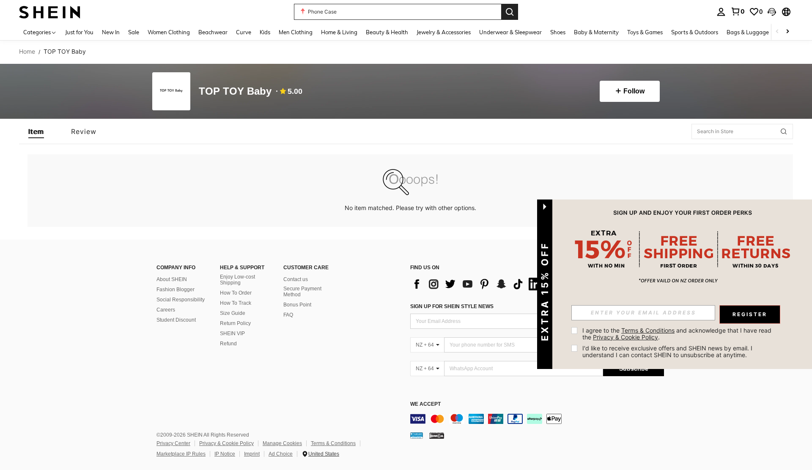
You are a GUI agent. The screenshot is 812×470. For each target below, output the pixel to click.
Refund (228, 344)
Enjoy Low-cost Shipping (237, 280)
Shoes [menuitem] (557, 32)
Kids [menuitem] (265, 32)
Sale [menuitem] (133, 32)
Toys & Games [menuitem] (645, 32)
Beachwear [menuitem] (213, 32)
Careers (165, 310)
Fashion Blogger (175, 289)
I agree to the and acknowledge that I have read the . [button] (677, 334)
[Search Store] (783, 131)
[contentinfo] (537, 419)
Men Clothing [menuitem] (296, 32)
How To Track (235, 303)
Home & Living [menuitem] (339, 32)
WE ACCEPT (425, 404)
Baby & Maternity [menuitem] (596, 32)
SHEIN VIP (232, 333)
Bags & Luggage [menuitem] (748, 32)
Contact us (295, 279)
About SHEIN (171, 279)
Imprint (252, 454)
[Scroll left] (777, 32)
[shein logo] (49, 11)
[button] (772, 12)
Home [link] (27, 51)
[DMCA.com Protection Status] (436, 435)
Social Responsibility (180, 300)
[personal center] (721, 12)
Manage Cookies (282, 443)
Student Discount (176, 320)
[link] (737, 11)
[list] (478, 284)
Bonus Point (297, 305)
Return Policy (235, 323)
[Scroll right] (787, 32)
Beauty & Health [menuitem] (387, 32)
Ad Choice (281, 454)
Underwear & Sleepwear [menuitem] (510, 32)
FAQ (288, 315)
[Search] (509, 12)
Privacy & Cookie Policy (226, 443)
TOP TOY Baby (235, 91)
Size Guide (232, 313)
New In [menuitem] (111, 32)
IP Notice (224, 454)
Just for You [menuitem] (79, 32)
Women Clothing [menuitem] (169, 32)
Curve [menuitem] (243, 32)
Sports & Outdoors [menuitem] (694, 32)
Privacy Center (173, 443)
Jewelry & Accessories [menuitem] (444, 32)
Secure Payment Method (302, 292)
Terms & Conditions (333, 443)
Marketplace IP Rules (181, 454)
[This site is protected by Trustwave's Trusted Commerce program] (416, 435)
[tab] (36, 131)
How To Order (236, 293)
